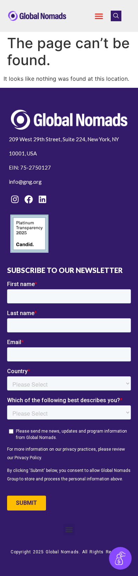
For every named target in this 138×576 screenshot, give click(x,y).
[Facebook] (28, 199)
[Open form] (120, 558)
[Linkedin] (42, 199)
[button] (99, 16)
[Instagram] (15, 199)
